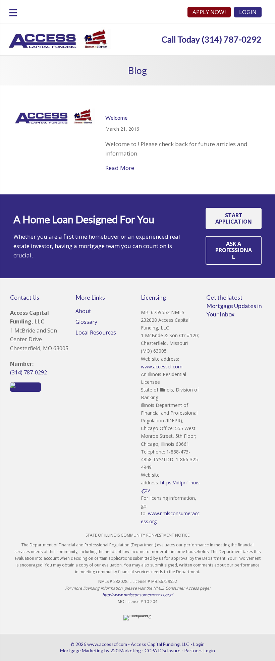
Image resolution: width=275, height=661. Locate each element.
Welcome (116, 117)
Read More (119, 168)
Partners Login (199, 650)
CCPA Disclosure (162, 650)
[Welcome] (54, 116)
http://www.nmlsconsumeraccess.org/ (137, 595)
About (83, 311)
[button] (234, 218)
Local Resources (95, 333)
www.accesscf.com (161, 366)
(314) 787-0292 (28, 372)
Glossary (86, 322)
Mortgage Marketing (81, 650)
